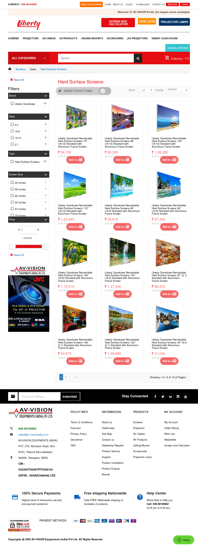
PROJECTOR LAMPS (174, 22)
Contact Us (158, 4)
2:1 (16, 144)
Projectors (139, 428)
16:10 (18, 138)
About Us (118, 4)
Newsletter (170, 439)
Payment (76, 428)
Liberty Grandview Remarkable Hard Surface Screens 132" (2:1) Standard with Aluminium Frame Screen (122, 343)
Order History (171, 428)
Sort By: (160, 90)
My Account (171, 422)
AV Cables (139, 434)
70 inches (20, 215)
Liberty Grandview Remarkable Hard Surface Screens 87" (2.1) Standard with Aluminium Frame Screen (169, 276)
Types (33, 69)
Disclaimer (76, 439)
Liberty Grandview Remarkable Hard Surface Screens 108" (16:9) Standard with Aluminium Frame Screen (75, 276)
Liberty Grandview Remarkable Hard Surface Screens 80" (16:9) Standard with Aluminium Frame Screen (122, 209)
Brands (106, 474)
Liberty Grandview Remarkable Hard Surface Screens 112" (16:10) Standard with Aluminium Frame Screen (75, 209)
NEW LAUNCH (147, 21)
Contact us (108, 439)
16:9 (17, 131)
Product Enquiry (111, 468)
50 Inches (20, 202)
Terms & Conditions (82, 422)
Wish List (169, 434)
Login (185, 4)
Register (172, 4)
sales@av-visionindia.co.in (33, 434)
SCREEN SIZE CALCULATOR (118, 22)
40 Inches (20, 182)
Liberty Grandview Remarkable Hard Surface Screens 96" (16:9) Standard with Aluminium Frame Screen (169, 209)
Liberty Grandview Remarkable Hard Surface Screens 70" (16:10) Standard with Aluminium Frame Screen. (75, 142)
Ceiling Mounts (141, 445)
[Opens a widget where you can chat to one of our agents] (183, 540)
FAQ (73, 445)
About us (107, 422)
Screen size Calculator (177, 445)
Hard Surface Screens (54, 69)
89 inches (20, 189)
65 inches (20, 196)
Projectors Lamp (142, 457)
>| (75, 377)
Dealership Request (113, 445)
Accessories (140, 451)
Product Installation (113, 463)
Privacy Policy (79, 434)
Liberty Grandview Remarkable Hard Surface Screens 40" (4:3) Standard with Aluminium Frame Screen (169, 343)
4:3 (16, 125)
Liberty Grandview (25, 104)
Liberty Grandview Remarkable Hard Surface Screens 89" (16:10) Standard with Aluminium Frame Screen (122, 142)
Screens (20, 69)
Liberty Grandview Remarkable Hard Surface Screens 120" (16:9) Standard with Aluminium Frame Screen (122, 276)
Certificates (108, 428)
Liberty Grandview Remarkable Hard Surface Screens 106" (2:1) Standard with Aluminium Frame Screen (75, 343)
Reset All (18, 80)
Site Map (107, 434)
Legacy (129, 4)
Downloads (142, 4)
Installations (177, 48)
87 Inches (20, 209)
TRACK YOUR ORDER (91, 4)
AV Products (140, 439)
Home (108, 4)
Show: (132, 90)
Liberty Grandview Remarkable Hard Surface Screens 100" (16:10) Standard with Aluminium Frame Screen (169, 142)
